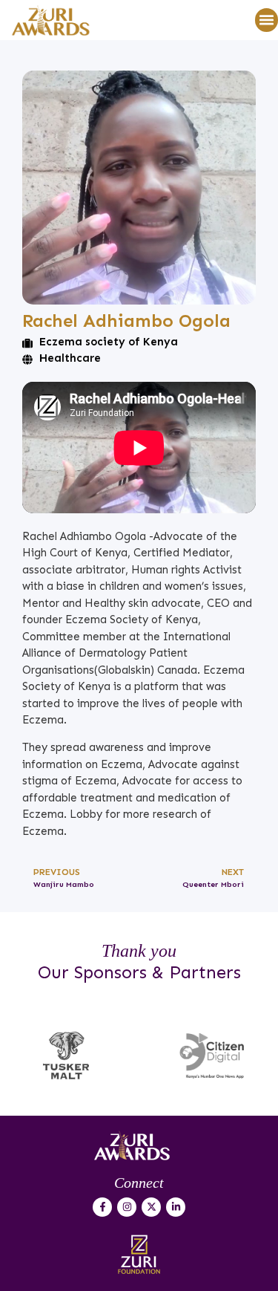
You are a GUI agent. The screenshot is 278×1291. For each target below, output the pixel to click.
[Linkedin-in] (175, 1207)
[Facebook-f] (102, 1207)
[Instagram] (126, 1207)
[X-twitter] (151, 1207)
